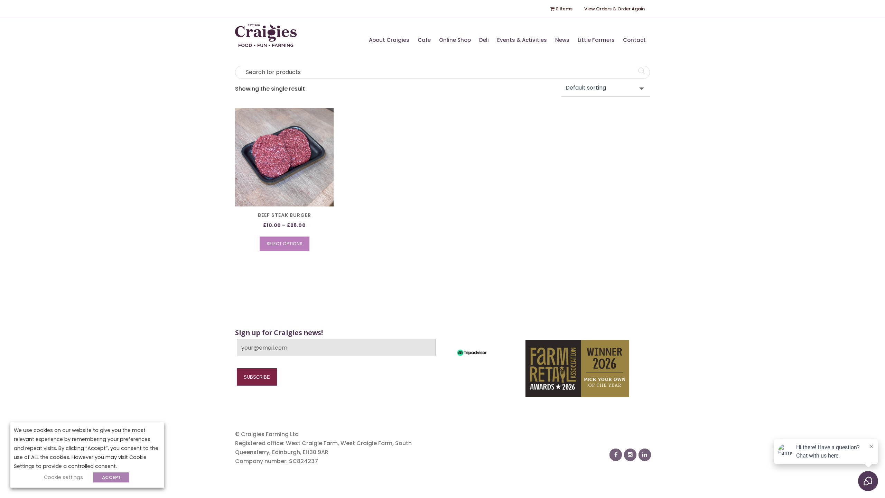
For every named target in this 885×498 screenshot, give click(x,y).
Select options (284, 243)
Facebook (615, 455)
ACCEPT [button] (111, 477)
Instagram (630, 455)
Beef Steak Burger (284, 215)
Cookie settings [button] (63, 477)
